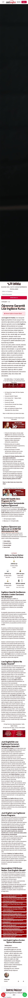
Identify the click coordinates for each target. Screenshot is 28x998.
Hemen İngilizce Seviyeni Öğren (14, 313)
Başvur (24, 2)
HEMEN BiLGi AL (14, 297)
